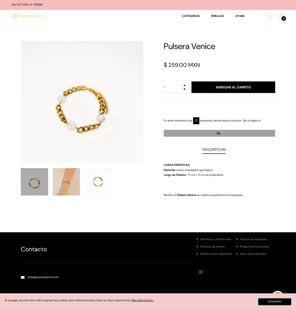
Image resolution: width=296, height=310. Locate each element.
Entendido (274, 301)
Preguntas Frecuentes (254, 246)
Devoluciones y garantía (216, 254)
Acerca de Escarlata (253, 239)
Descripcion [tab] (214, 149)
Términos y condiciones (215, 239)
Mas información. (142, 300)
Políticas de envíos (212, 246)
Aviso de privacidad (253, 254)
